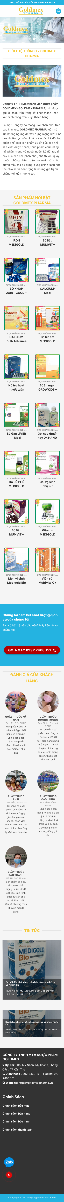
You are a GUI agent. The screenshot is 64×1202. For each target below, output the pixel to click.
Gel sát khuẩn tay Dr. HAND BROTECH (48, 438)
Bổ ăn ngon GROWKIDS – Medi (47, 389)
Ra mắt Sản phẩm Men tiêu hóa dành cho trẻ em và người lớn (31, 983)
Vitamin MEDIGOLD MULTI (47, 534)
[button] (5, 11)
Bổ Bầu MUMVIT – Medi (47, 244)
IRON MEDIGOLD (16, 242)
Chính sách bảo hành (16, 1121)
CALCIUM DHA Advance (16, 339)
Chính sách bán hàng (16, 1113)
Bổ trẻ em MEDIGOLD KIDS (47, 341)
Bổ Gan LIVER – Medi (16, 435)
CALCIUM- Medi (47, 291)
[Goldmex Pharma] (31, 11)
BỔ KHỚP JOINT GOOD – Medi (16, 293)
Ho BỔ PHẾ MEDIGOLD (16, 484)
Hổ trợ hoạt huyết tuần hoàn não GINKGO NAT (16, 392)
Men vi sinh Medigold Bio (16, 580)
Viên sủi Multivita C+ (47, 580)
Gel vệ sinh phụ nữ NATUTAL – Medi (47, 488)
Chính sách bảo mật (16, 1105)
